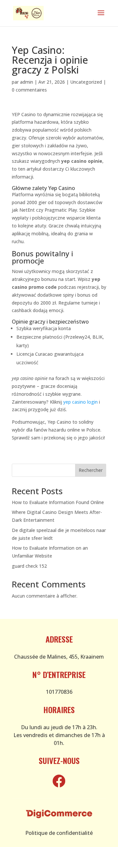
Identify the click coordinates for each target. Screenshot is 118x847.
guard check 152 (29, 566)
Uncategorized (86, 82)
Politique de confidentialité (59, 832)
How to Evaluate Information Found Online (58, 502)
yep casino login (80, 402)
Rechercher (91, 470)
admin (26, 82)
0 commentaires (29, 90)
